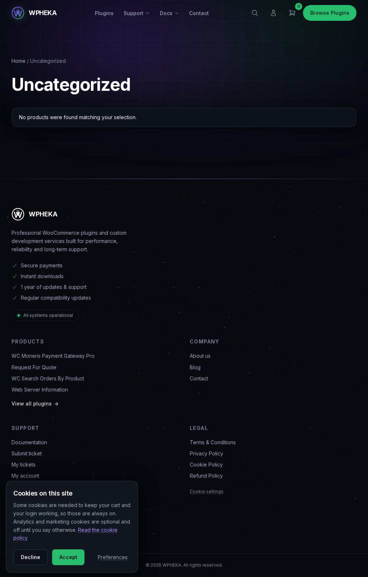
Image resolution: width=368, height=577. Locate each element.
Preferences (113, 557)
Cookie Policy (206, 464)
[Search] (255, 13)
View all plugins (35, 403)
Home (19, 61)
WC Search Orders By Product (48, 378)
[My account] (273, 13)
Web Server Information (40, 389)
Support (133, 13)
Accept (68, 557)
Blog (195, 367)
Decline (30, 557)
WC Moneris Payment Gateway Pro (53, 356)
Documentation (29, 442)
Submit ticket (27, 453)
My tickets (24, 464)
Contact (199, 13)
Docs (166, 13)
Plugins (104, 13)
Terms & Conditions (213, 442)
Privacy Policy (206, 453)
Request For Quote (34, 367)
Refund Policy (206, 476)
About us (200, 356)
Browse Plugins (329, 13)
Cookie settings (207, 491)
